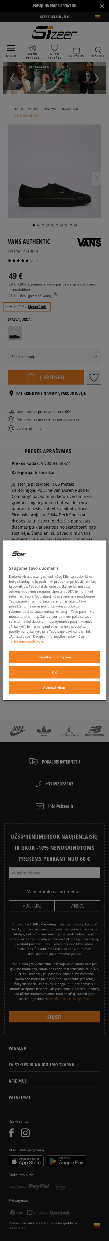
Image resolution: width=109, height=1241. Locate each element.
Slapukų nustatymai (54, 657)
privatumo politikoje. (27, 641)
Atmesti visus (54, 687)
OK (54, 672)
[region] (54, 620)
